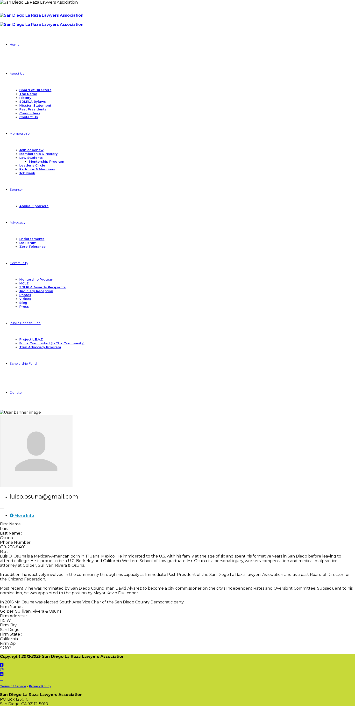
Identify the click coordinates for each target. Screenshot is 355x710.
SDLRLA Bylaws (32, 101)
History (25, 98)
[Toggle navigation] (2, 508)
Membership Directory (38, 154)
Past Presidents (32, 109)
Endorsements (31, 239)
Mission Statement (35, 105)
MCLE (23, 283)
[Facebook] (1, 665)
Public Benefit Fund (25, 323)
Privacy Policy (40, 686)
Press (24, 306)
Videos (25, 299)
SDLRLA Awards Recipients (42, 287)
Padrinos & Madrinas (37, 169)
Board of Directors (35, 90)
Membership (20, 133)
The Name (28, 94)
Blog (23, 302)
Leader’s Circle (32, 165)
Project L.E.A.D (31, 339)
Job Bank (27, 173)
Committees (29, 113)
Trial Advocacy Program (40, 347)
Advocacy (17, 222)
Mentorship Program (46, 161)
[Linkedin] (1, 674)
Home (15, 44)
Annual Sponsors (34, 206)
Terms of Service (13, 686)
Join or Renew (31, 150)
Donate (16, 392)
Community (19, 263)
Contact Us (28, 117)
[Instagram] (1, 669)
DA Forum (27, 243)
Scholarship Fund (23, 363)
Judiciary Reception (36, 291)
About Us (17, 73)
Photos (25, 295)
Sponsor (16, 189)
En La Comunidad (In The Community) (52, 343)
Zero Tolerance (32, 246)
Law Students (31, 157)
